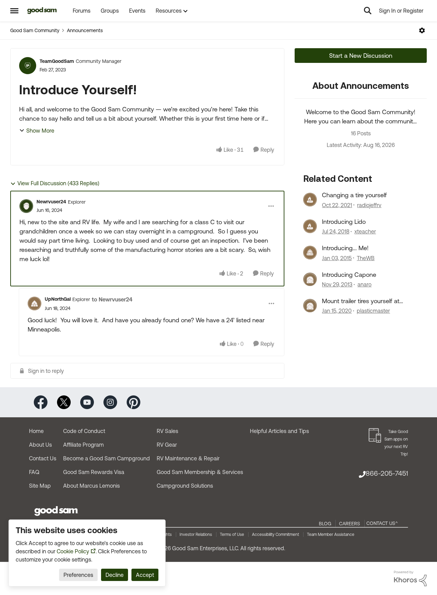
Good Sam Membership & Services (200, 472)
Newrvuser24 (51, 201)
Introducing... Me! (345, 248)
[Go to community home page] (42, 10)
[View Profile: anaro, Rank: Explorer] (310, 279)
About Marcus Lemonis (91, 486)
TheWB (366, 258)
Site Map (40, 486)
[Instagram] (110, 401)
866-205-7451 (387, 473)
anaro (364, 284)
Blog (325, 523)
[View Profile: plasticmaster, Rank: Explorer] (310, 305)
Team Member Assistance (330, 534)
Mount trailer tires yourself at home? (360, 301)
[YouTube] (87, 401)
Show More (40, 130)
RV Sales (167, 431)
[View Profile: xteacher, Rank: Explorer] (310, 226)
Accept (145, 575)
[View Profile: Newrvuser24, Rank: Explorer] (26, 206)
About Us (40, 445)
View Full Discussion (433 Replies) (58, 183)
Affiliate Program (83, 445)
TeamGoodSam (57, 61)
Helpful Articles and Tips (279, 431)
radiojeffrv (369, 205)
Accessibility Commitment (275, 534)
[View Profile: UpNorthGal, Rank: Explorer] (34, 303)
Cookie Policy (73, 551)
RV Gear (167, 445)
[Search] (368, 10)
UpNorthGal (58, 299)
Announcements (85, 30)
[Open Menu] (422, 30)
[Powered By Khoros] (410, 578)
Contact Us (42, 458)
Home (36, 431)
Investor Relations (196, 534)
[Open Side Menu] (14, 10)
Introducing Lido (344, 221)
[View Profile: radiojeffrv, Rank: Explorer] (310, 199)
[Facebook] (40, 401)
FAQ (34, 472)
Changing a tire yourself (354, 195)
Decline (114, 575)
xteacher (365, 231)
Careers (349, 523)
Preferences (78, 575)
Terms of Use (232, 534)
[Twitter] (64, 401)
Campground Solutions (185, 486)
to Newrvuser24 (112, 299)
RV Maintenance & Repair (188, 458)
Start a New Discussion (360, 55)
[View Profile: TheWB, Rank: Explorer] (310, 252)
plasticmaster (373, 311)
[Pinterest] (133, 401)
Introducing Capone (349, 274)
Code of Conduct (84, 431)
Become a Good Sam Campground (106, 458)
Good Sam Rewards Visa (93, 472)
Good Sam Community (34, 30)
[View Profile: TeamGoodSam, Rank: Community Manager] (27, 65)
